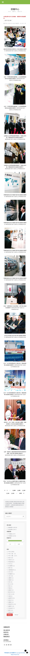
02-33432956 (7, 641)
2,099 (18, 490)
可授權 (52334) (12, 536)
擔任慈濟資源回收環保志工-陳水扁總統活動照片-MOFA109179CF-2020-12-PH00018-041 (15, 50)
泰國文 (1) (10, 580)
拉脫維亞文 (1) (12, 570)
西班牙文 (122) (12, 604)
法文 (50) (10, 576)
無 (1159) (10, 584)
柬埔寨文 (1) (11, 574)
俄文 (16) (10, 558)
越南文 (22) (11, 606)
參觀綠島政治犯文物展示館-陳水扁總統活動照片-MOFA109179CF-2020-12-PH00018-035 (15, 223)
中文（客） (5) (12, 553)
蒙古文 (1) (10, 600)
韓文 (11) (10, 610)
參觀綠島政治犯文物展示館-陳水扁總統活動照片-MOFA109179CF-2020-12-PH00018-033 (15, 279)
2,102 (12, 493)
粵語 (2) (10, 588)
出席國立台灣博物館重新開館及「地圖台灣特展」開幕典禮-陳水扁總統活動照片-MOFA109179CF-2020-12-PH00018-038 (15, 137)
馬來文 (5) (10, 612)
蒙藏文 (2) (10, 602)
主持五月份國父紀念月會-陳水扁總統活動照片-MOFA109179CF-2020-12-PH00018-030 (15, 336)
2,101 (7, 493)
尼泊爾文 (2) (11, 566)
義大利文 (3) (11, 592)
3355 (20, 493)
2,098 (13, 490)
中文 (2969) (11, 551)
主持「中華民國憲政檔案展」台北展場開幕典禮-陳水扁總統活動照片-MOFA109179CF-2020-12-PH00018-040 (15, 78)
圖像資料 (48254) (12, 527)
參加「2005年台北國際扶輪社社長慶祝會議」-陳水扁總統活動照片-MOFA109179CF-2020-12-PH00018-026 (15, 482)
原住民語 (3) (11, 562)
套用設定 (10, 614)
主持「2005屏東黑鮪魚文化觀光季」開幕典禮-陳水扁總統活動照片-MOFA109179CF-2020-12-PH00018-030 (15, 364)
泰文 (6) (10, 582)
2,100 (23, 490)
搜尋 (23, 516)
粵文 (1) (10, 586)
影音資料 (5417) (12, 529)
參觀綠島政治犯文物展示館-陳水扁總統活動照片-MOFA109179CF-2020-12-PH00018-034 (15, 251)
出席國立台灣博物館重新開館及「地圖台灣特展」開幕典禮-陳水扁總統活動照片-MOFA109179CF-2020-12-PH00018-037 (15, 166)
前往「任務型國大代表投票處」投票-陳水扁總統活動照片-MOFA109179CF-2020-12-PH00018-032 (15, 307)
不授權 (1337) (11, 534)
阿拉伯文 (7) (11, 608)
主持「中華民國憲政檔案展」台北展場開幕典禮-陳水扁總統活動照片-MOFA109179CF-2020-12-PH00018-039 (15, 108)
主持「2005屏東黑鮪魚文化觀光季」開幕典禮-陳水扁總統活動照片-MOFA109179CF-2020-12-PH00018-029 (15, 394)
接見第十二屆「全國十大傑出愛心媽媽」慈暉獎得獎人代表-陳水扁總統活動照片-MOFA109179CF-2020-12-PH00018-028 (15, 423)
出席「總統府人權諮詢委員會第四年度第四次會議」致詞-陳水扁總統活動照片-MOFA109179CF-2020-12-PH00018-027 (15, 453)
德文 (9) (10, 568)
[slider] (7, 541)
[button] (25, 45)
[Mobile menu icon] (2, 2)
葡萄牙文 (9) (11, 598)
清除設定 (16, 614)
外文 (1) (10, 564)
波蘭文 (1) (10, 578)
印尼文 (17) (11, 560)
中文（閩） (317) (12, 555)
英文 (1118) (11, 594)
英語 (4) (10, 596)
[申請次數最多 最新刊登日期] (7, 20)
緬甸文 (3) (10, 590)
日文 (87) (10, 572)
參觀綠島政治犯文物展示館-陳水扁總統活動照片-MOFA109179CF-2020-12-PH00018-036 (15, 195)
